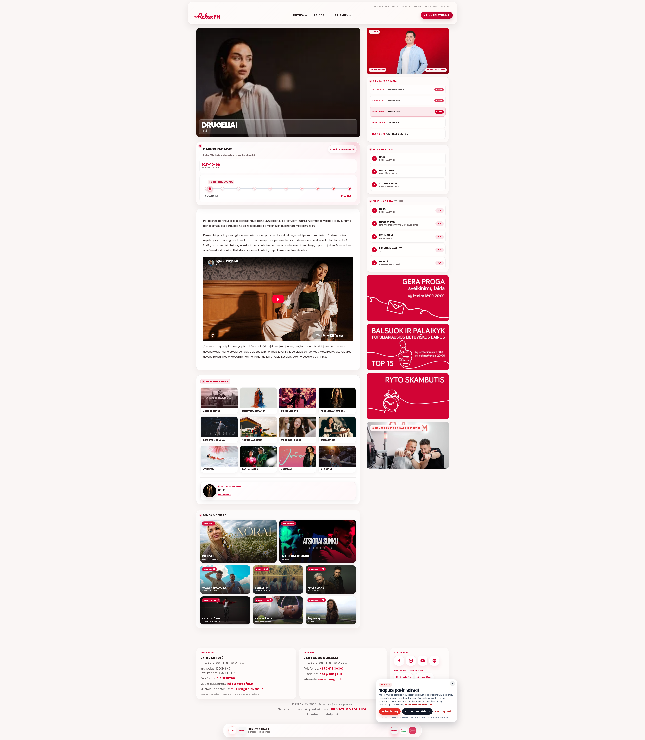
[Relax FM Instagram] (411, 661)
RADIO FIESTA (431, 6)
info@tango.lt (330, 674)
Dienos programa (385, 81)
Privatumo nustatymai (322, 714)
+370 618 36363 (331, 669)
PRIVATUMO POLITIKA (348, 709)
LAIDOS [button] (319, 15)
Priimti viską (390, 711)
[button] (437, 15)
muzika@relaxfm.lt (246, 689)
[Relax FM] (394, 730)
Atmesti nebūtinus (417, 711)
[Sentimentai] (412, 730)
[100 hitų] (403, 730)
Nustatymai (443, 711)
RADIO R (418, 6)
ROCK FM (406, 6)
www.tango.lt (329, 679)
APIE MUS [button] (341, 15)
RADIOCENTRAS (381, 6)
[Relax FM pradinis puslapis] (207, 15)
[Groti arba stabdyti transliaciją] (232, 730)
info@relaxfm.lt (240, 684)
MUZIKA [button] (298, 15)
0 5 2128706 (226, 678)
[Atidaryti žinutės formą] (408, 298)
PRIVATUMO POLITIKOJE (418, 704)
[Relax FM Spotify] (434, 661)
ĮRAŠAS (439, 90)
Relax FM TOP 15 (383, 149)
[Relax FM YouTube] (423, 661)
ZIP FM (395, 6)
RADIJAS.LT (446, 6)
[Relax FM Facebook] (399, 661)
